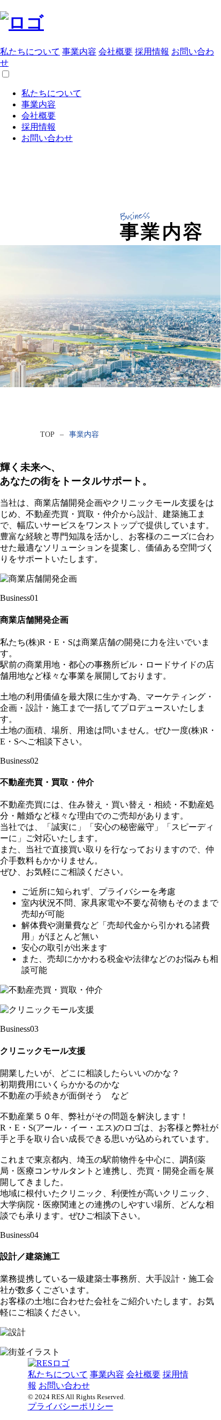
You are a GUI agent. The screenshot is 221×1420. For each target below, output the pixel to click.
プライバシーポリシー (70, 1406)
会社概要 (115, 51)
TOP (47, 434)
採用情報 (152, 51)
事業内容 (79, 51)
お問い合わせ (47, 138)
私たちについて (30, 51)
